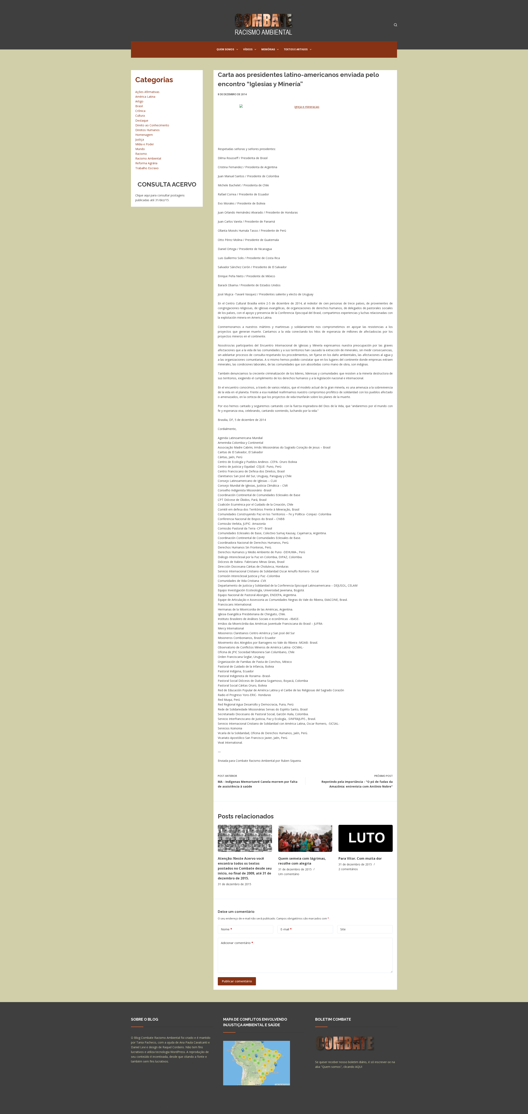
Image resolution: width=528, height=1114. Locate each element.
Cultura (140, 115)
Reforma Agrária (146, 163)
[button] (237, 49)
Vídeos (247, 49)
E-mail (286, 929)
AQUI (358, 1067)
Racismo (141, 154)
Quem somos (225, 49)
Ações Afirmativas (147, 92)
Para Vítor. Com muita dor (360, 858)
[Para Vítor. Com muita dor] (365, 838)
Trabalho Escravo (147, 168)
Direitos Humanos (147, 130)
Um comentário (288, 874)
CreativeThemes (204, 1107)
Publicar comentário (237, 981)
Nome (226, 929)
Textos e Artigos (296, 49)
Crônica (140, 111)
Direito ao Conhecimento (152, 125)
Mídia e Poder (144, 144)
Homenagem (144, 135)
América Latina (145, 97)
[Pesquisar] (395, 24)
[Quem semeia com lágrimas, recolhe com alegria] (305, 838)
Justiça (139, 139)
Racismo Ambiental (148, 158)
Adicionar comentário (237, 943)
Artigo (139, 101)
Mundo (140, 149)
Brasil (139, 106)
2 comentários (348, 869)
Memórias (268, 49)
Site (343, 929)
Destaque (141, 120)
